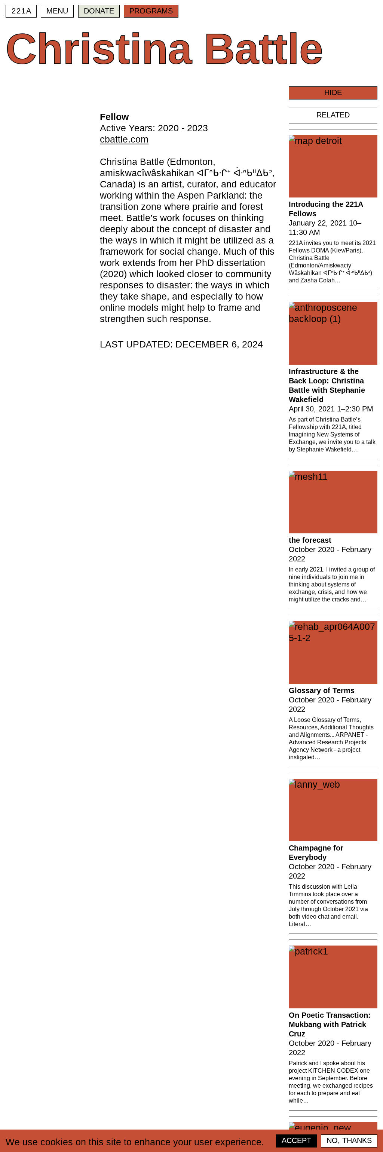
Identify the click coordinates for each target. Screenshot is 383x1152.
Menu (57, 11)
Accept (296, 1140)
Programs (151, 11)
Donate (99, 11)
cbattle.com (124, 139)
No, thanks (349, 1140)
